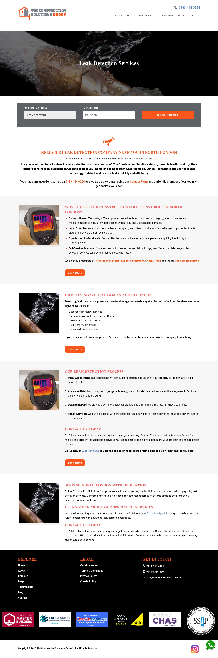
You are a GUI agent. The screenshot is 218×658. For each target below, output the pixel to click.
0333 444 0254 (189, 7)
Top (210, 650)
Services (145, 15)
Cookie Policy (88, 581)
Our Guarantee (89, 565)
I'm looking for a (35, 108)
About (130, 15)
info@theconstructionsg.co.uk (164, 577)
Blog (20, 592)
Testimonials (25, 586)
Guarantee (165, 15)
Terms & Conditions (91, 570)
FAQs (180, 15)
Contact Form (139, 181)
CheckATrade (153, 260)
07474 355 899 (155, 571)
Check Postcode (168, 115)
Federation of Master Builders (113, 260)
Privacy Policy (88, 575)
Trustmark (138, 260)
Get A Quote (75, 273)
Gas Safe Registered (187, 260)
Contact (194, 15)
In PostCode (91, 108)
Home (118, 15)
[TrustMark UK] (55, 619)
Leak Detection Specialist (155, 513)
